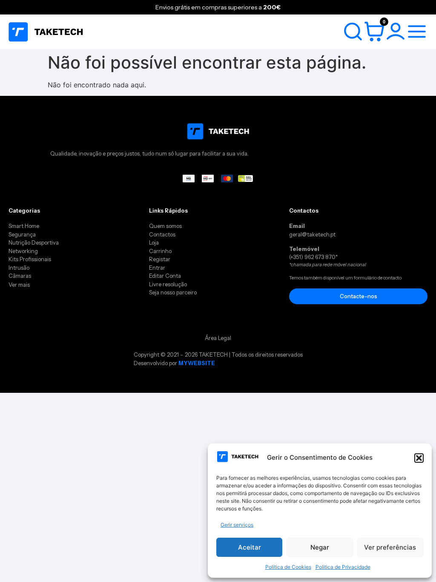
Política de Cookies (288, 567)
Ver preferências (390, 547)
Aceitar (249, 547)
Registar (159, 259)
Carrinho (161, 251)
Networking (23, 251)
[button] (419, 458)
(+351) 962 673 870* (313, 257)
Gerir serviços (237, 524)
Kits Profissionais (30, 259)
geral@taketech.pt (312, 234)
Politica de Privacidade (343, 567)
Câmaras (20, 275)
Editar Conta (165, 275)
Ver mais (19, 284)
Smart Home (24, 225)
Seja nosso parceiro (173, 292)
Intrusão (19, 267)
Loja (154, 242)
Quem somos (165, 225)
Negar (319, 547)
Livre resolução (168, 284)
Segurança (22, 234)
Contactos (162, 234)
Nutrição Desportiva (34, 242)
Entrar (157, 267)
